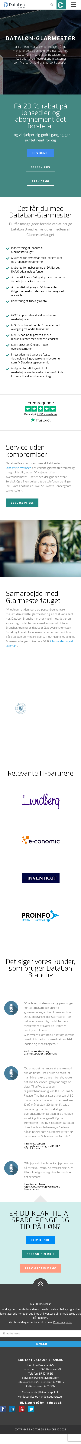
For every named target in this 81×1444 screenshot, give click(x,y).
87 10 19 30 (46, 1374)
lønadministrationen (18, 468)
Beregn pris (40, 167)
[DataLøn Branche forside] (14, 7)
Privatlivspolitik (62, 1322)
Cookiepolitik (29, 1392)
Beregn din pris (41, 1254)
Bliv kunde (40, 1240)
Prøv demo (40, 181)
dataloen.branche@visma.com (40, 1378)
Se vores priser (22, 502)
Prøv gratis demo (40, 1268)
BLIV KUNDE (40, 153)
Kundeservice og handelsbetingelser (40, 1397)
